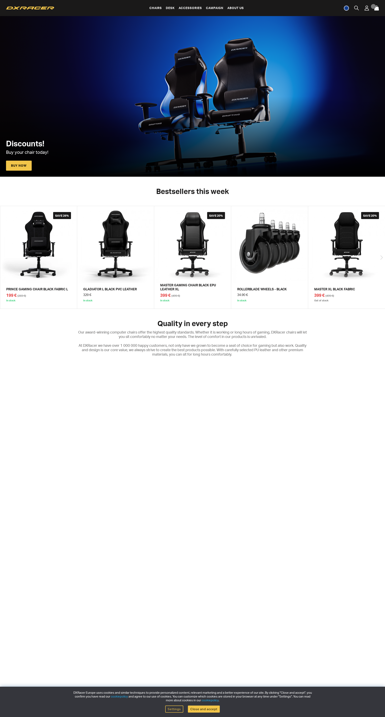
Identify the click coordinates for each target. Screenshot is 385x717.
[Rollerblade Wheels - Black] (269, 257)
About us (235, 8)
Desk (170, 8)
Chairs (155, 8)
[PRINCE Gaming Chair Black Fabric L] (38, 257)
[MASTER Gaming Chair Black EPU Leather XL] (192, 257)
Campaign (214, 8)
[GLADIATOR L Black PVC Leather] (115, 257)
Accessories (190, 8)
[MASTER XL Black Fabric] (346, 257)
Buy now (19, 165)
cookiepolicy (119, 696)
